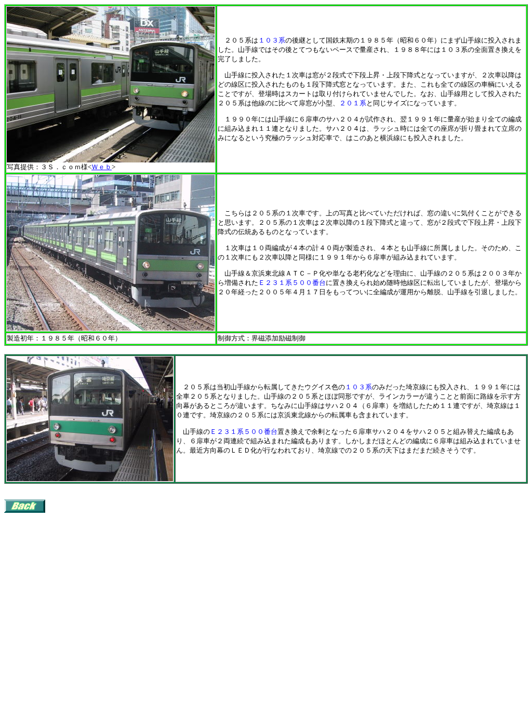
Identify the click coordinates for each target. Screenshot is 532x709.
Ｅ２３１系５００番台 (292, 283)
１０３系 (271, 40)
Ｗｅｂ (101, 167)
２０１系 (352, 103)
